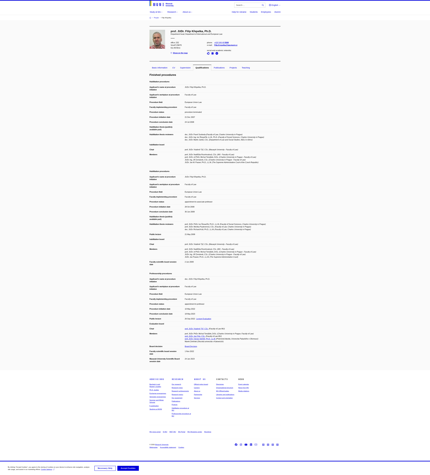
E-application (154, 406)
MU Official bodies (222, 391)
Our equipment (177, 398)
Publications (219, 68)
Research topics (177, 394)
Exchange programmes (157, 393)
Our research (176, 384)
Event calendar (243, 384)
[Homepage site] (161, 4)
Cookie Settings (46, 469)
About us (200, 379)
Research (177, 379)
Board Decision (191, 346)
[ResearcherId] (209, 54)
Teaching (246, 68)
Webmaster (153, 447)
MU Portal (181, 432)
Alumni (277, 12)
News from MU (243, 388)
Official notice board (201, 384)
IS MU (165, 432)
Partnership (198, 394)
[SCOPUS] (213, 54)
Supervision (185, 68)
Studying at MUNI (155, 409)
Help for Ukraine (239, 12)
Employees (266, 12)
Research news (177, 388)
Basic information (159, 68)
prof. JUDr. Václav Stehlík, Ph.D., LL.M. (200, 339)
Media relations (243, 391)
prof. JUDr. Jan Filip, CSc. (195, 336)
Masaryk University (162, 444)
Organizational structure (224, 388)
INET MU (172, 432)
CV (173, 68)
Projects (233, 68)
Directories (220, 384)
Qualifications (202, 68)
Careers (197, 388)
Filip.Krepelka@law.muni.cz (225, 45)
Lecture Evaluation (203, 319)
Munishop (207, 432)
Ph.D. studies (154, 390)
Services (197, 398)
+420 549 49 (221, 43)
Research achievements (180, 391)
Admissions (156, 379)
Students (254, 12)
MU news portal (155, 432)
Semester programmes (157, 397)
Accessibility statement (168, 447)
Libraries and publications (225, 394)
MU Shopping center (194, 432)
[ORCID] (217, 54)
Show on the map (180, 53)
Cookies (181, 447)
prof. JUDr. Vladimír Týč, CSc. (196, 329)
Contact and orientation (224, 398)
